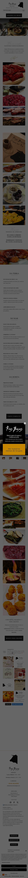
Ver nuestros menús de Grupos (14, 449)
